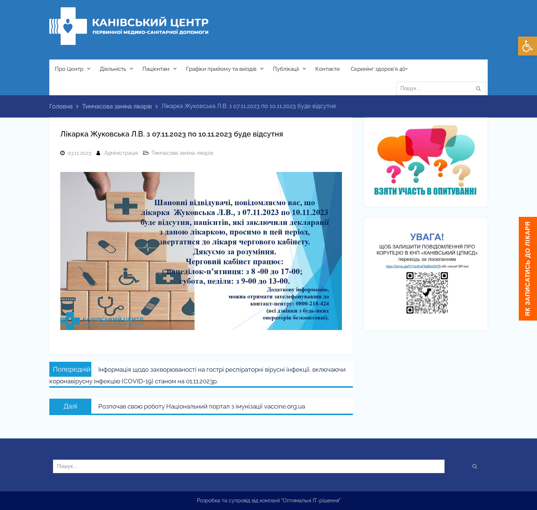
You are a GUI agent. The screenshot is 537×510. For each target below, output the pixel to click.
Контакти (327, 69)
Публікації (286, 69)
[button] (527, 46)
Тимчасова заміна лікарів (182, 153)
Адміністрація (121, 153)
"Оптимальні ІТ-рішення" (310, 500)
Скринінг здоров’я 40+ (379, 69)
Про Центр (69, 69)
